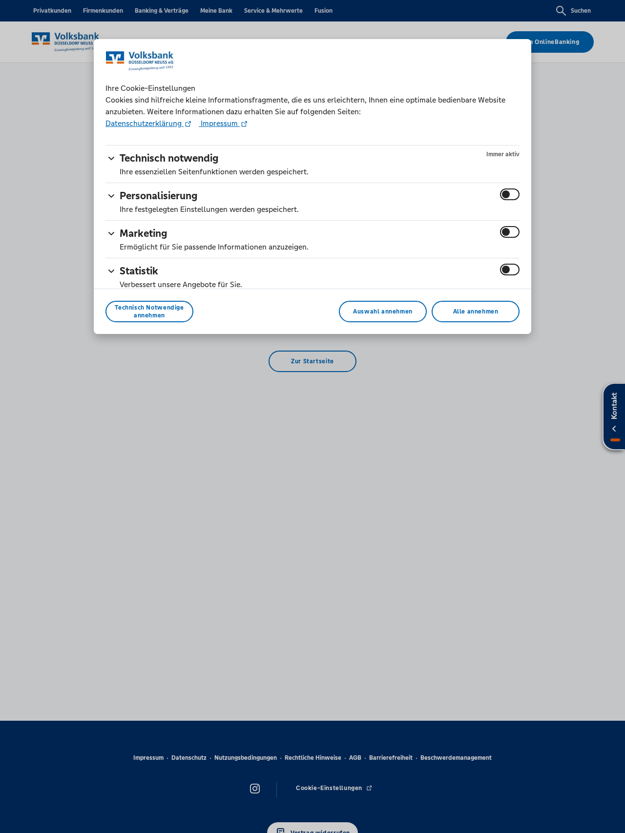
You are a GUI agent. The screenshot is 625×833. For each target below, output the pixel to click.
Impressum (219, 123)
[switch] (510, 194)
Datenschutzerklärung (144, 123)
